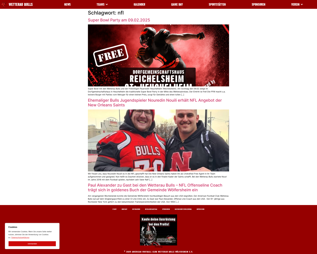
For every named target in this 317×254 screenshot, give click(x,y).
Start (115, 209)
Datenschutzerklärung (20, 237)
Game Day (177, 4)
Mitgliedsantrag (151, 209)
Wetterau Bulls (21, 4)
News (67, 4)
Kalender (139, 4)
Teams (101, 4)
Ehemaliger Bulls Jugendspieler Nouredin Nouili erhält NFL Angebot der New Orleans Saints (155, 102)
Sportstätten (217, 4)
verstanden (32, 244)
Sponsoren (258, 4)
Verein (295, 4)
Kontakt (124, 209)
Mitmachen (136, 209)
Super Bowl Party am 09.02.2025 (119, 20)
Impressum (200, 209)
